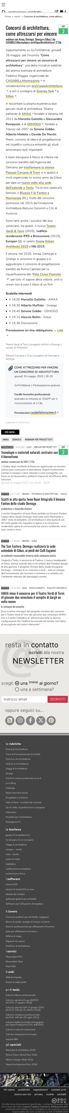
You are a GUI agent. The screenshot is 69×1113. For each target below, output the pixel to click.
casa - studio (12, 854)
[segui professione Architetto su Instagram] (20, 720)
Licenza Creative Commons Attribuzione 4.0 (44, 1106)
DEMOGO (34, 124)
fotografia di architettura (45, 494)
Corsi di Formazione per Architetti (23, 754)
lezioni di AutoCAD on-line (20, 889)
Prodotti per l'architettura (19, 817)
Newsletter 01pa (14, 961)
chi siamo (9, 1090)
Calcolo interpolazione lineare (21, 1034)
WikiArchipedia (14, 977)
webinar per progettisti (39, 439)
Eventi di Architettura (16, 749)
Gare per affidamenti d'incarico (21, 931)
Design (9, 773)
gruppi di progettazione (18, 835)
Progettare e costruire (17, 797)
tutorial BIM (12, 1039)
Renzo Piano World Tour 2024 (21, 1054)
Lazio (28, 447)
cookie (50, 1094)
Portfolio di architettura (18, 946)
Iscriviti (57, 699)
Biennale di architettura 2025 (20, 1050)
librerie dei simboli (15, 894)
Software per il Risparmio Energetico (24, 903)
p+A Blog (11, 783)
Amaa (6, 439)
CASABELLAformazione (23, 81)
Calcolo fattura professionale (21, 995)
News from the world (17, 792)
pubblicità (24, 1090)
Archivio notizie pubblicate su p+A (23, 778)
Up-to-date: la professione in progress (25, 807)
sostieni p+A (58, 1090)
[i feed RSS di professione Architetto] (9, 720)
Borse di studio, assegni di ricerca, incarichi (28, 921)
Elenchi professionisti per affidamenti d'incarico (30, 926)
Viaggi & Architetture (16, 768)
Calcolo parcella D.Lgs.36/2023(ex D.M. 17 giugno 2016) (22, 1001)
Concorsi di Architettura (18, 759)
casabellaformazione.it (43, 412)
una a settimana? (36, 689)
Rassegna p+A (13, 821)
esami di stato (13, 859)
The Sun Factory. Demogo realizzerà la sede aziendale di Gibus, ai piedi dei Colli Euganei (28, 548)
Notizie (5, 494)
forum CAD (11, 884)
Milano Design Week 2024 (19, 1059)
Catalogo (10, 788)
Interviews (11, 812)
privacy (38, 1094)
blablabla (11, 864)
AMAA (26, 114)
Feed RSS (11, 966)
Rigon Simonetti (37, 588)
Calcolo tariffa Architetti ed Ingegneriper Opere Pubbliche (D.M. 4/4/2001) (25, 1023)
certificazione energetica (18, 868)
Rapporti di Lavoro (15, 941)
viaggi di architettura (16, 844)
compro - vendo (14, 849)
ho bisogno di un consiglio (19, 839)
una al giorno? (39, 683)
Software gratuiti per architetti (21, 898)
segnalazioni (40, 1090)
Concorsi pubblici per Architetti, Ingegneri (27, 917)
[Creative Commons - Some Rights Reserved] (34, 1100)
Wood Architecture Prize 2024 (21, 1064)
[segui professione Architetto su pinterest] (51, 720)
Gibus (10, 96)
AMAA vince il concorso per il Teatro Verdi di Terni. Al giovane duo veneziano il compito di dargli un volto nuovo (33, 597)
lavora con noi (22, 1094)
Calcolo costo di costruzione (20, 1029)
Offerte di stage (13, 936)
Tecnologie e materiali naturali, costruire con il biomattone (29, 454)
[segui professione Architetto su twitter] (40, 720)
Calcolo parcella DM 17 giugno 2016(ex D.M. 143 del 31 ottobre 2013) (25, 1008)
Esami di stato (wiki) (16, 982)
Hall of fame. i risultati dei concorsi (24, 802)
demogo (16, 439)
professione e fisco (15, 873)
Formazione (7, 447)
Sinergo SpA (45, 91)
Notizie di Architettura (17, 763)
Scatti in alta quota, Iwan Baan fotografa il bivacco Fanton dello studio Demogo (33, 501)
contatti (61, 1094)
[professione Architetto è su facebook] (30, 720)
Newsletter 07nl (14, 956)
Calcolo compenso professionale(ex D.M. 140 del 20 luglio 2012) (23, 1016)
